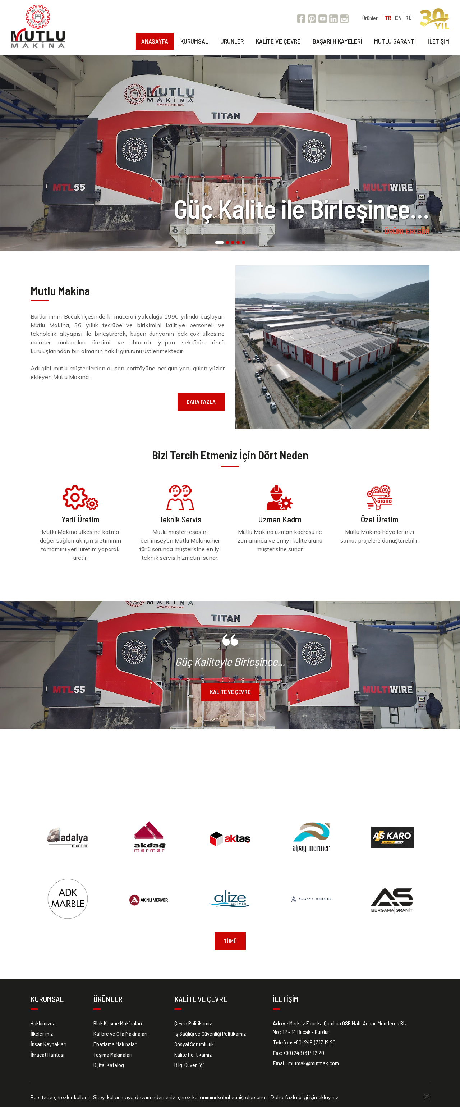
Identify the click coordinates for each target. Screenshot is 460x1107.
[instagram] (344, 17)
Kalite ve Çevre (278, 41)
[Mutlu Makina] (38, 26)
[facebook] (301, 17)
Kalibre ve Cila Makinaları (120, 1033)
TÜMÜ (230, 941)
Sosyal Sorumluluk (194, 1043)
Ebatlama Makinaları (115, 1043)
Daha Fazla (201, 401)
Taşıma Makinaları (112, 1054)
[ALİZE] (230, 898)
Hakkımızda (43, 1023)
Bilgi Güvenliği (189, 1064)
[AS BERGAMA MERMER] (392, 898)
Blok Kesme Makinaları (117, 1023)
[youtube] (322, 17)
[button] (219, 243)
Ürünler (370, 17)
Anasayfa (154, 41)
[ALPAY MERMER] (311, 837)
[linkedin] (333, 17)
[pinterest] (312, 17)
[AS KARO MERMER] (392, 837)
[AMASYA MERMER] (311, 898)
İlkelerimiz (42, 1033)
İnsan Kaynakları (48, 1043)
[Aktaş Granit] (230, 837)
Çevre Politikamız (193, 1023)
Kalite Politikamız (193, 1054)
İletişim (438, 41)
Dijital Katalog (108, 1064)
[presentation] (5, 153)
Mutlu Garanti (395, 41)
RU (408, 17)
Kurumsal (194, 41)
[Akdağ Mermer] (149, 837)
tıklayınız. (329, 1097)
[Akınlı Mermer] (149, 898)
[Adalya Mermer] (67, 837)
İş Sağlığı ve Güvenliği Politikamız (210, 1033)
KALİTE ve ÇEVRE (230, 691)
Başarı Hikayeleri (337, 41)
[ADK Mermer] (67, 898)
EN (398, 17)
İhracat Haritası (47, 1054)
